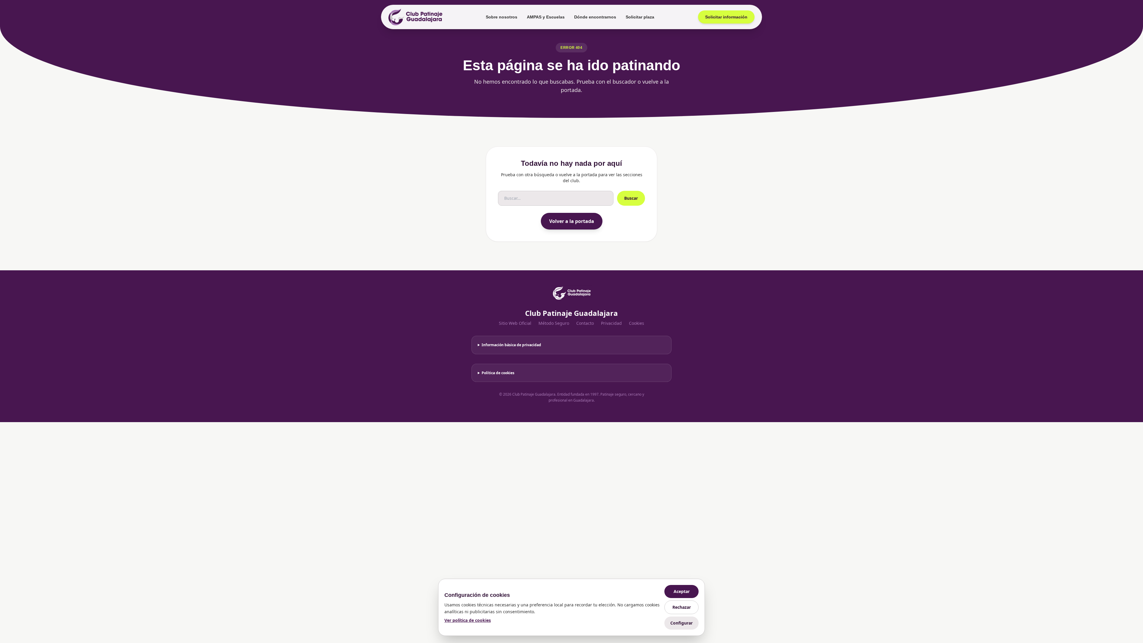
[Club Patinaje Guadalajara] (415, 17)
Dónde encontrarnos (595, 17)
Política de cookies (498, 372)
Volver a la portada (571, 221)
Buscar (631, 198)
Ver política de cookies (467, 620)
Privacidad (611, 323)
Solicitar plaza (640, 17)
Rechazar (681, 607)
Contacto (585, 323)
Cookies (636, 323)
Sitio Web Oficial (515, 323)
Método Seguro (553, 323)
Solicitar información (726, 17)
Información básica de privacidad (511, 344)
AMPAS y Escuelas (546, 17)
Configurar (681, 623)
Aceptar (682, 591)
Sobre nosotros (501, 17)
